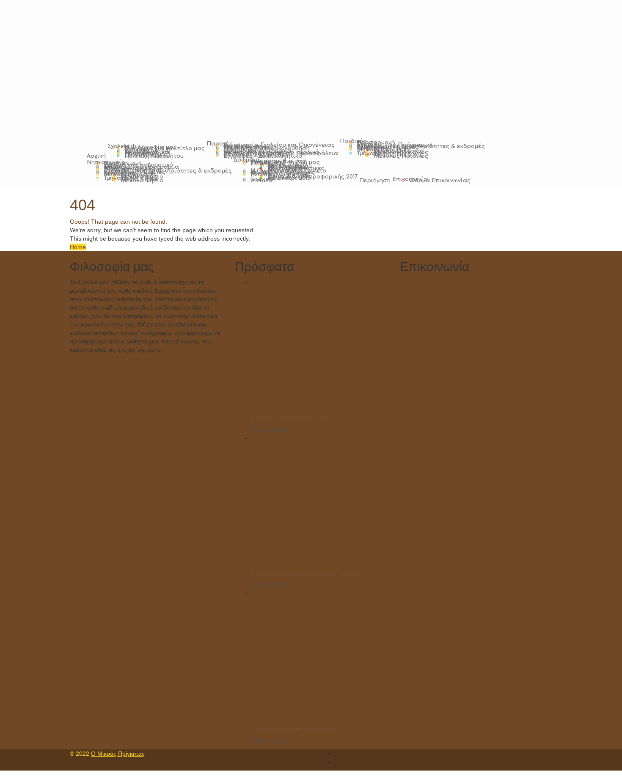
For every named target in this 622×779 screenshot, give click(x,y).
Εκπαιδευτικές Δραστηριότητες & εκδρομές (421, 146)
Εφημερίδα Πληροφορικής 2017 (312, 177)
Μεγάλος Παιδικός (401, 156)
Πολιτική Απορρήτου (154, 156)
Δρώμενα (247, 160)
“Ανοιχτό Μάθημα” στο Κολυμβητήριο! (295, 729)
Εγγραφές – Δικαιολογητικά (263, 156)
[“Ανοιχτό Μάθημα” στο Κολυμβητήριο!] (315, 658)
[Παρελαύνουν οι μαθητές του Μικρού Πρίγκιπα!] (315, 502)
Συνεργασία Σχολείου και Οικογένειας (279, 145)
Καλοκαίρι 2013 (289, 178)
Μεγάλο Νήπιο (142, 181)
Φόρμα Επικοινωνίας (440, 181)
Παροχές (219, 144)
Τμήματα (369, 153)
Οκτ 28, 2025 (269, 429)
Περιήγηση (375, 181)
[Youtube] (336, 762)
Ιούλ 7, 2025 (268, 741)
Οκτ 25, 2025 (269, 585)
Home (78, 247)
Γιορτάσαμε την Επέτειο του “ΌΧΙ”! (290, 418)
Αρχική (96, 156)
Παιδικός (353, 141)
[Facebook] (336, 753)
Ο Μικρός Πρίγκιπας (118, 753)
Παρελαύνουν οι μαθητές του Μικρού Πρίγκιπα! (305, 574)
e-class (261, 181)
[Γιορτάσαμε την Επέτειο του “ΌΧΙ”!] (315, 347)
